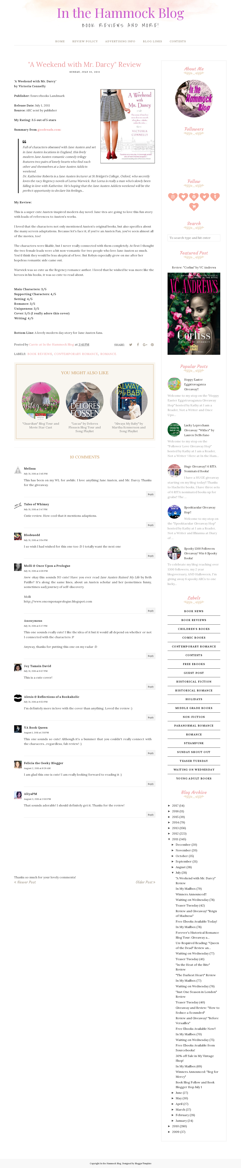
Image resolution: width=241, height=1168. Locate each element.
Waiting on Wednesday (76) (195, 986)
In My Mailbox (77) (188, 980)
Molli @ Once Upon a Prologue (47, 566)
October (182, 856)
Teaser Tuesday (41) (190, 959)
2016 (175, 811)
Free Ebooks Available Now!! (196, 1029)
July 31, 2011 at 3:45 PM (35, 473)
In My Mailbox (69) (189, 1066)
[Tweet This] (131, 345)
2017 (175, 805)
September (184, 861)
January (181, 1120)
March (180, 1109)
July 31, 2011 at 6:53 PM (35, 701)
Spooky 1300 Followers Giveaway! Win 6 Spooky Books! (200, 553)
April (179, 1104)
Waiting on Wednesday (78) (195, 900)
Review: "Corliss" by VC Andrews (194, 267)
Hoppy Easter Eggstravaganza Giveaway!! (195, 384)
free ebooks (194, 664)
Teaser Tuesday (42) (190, 905)
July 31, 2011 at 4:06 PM (36, 570)
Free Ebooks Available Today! (196, 921)
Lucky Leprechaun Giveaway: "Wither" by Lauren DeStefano (199, 430)
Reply (151, 494)
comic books (194, 637)
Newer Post (26, 882)
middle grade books (194, 708)
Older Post (144, 882)
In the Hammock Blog (120, 12)
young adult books (194, 778)
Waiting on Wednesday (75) (195, 1040)
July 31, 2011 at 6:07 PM (35, 671)
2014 (175, 822)
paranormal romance (194, 725)
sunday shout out (193, 752)
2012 (175, 833)
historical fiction (193, 681)
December (183, 844)
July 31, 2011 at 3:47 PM (35, 509)
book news (194, 611)
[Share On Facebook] (138, 345)
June (179, 1093)
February (182, 1115)
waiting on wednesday (193, 769)
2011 (175, 839)
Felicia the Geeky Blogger (43, 763)
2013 (175, 828)
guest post (194, 673)
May (179, 1098)
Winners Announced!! (191, 894)
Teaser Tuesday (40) (190, 1002)
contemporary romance (76, 354)
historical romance (194, 690)
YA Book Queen (36, 727)
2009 (175, 1132)
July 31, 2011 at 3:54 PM (35, 540)
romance (108, 354)
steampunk (194, 743)
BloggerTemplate (143, 1163)
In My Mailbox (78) (188, 927)
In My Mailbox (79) (189, 888)
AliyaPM (30, 794)
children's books (194, 629)
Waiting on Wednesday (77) (195, 953)
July (178, 872)
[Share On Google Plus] (145, 345)
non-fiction (194, 717)
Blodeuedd (32, 535)
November (183, 850)
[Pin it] (152, 345)
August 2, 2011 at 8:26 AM (37, 768)
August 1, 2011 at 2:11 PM (36, 732)
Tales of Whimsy (36, 504)
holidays (193, 699)
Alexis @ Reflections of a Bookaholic (51, 697)
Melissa (30, 468)
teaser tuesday (194, 761)
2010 (175, 1126)
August (181, 867)
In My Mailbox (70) (189, 1034)
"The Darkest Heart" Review (196, 975)
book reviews (39, 354)
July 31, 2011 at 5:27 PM (35, 625)
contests (193, 655)
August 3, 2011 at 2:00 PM (37, 799)
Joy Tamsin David (37, 666)
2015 (175, 817)
